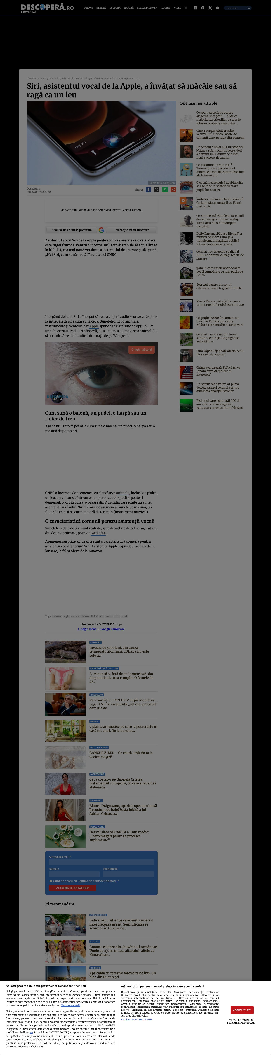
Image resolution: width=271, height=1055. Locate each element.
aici (31, 1032)
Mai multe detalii (70, 1005)
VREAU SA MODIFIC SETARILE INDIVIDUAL (241, 1021)
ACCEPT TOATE (242, 1010)
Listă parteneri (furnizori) (136, 1019)
